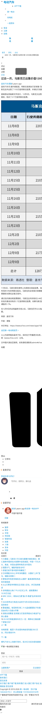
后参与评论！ (8, 476)
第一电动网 (24, 689)
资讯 (9, 52)
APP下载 (17, 6)
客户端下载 (12, 683)
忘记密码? (37, 668)
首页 (3, 52)
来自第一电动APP (32, 508)
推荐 (6, 527)
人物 (6, 544)
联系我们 (3, 677)
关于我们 (3, 683)
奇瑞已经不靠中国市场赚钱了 (14, 570)
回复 (6, 518)
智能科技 (8, 539)
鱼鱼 (13, 508)
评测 (6, 533)
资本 (6, 547)
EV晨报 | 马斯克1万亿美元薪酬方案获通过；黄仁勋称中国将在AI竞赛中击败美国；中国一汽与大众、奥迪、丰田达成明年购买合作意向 (20, 562)
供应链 (7, 536)
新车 (6, 530)
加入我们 (28, 683)
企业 (16, 52)
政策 (6, 541)
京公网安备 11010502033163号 (26, 692)
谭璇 (10, 83)
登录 (21, 671)
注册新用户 (5, 668)
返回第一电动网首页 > (10, 330)
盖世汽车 (4, 83)
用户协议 (35, 683)
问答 (6, 550)
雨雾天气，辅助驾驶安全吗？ (14, 567)
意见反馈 (3, 680)
